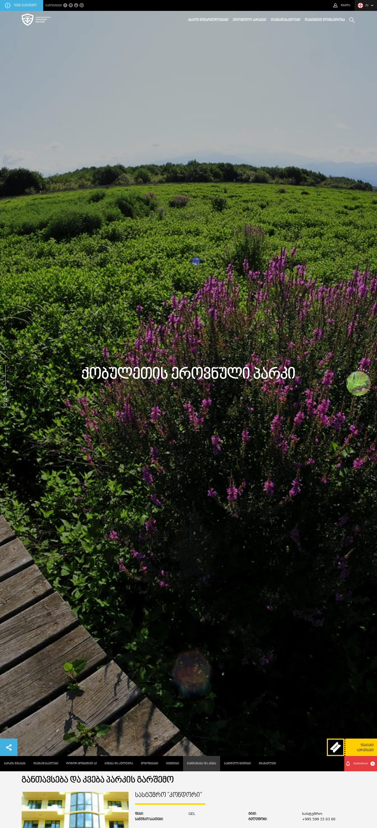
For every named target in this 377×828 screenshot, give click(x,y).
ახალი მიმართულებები (208, 20)
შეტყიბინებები (363, 763)
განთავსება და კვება (201, 763)
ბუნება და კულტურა (119, 763)
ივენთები (172, 763)
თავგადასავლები (285, 20)
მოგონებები (149, 763)
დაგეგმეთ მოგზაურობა (325, 20)
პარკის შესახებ (15, 763)
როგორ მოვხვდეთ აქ (81, 763)
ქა (366, 5)
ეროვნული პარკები (249, 20)
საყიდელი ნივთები (237, 763)
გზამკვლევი (267, 763)
